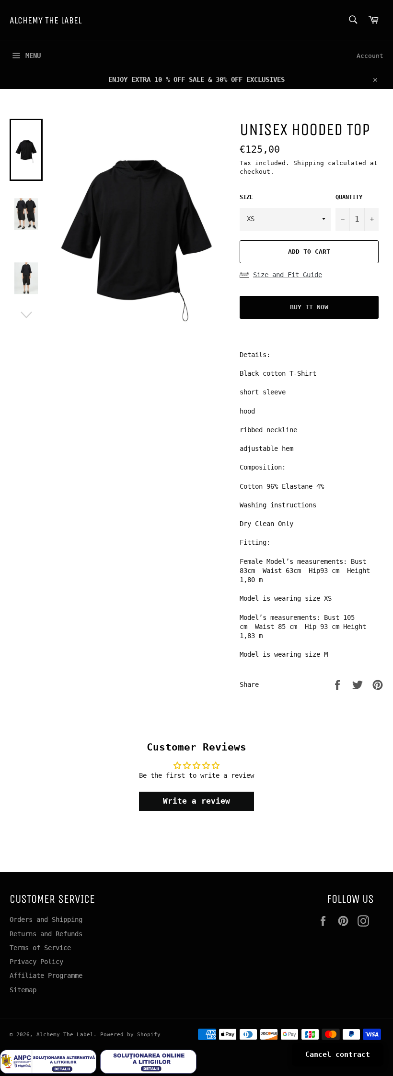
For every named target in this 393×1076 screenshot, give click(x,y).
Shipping (308, 163)
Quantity (348, 197)
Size (246, 197)
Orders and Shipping (46, 919)
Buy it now (309, 307)
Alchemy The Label (45, 20)
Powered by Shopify (130, 1034)
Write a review (196, 801)
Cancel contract (337, 1054)
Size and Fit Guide (287, 275)
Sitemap (23, 990)
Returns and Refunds (46, 934)
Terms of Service (40, 948)
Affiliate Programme (46, 975)
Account (370, 55)
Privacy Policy (36, 961)
